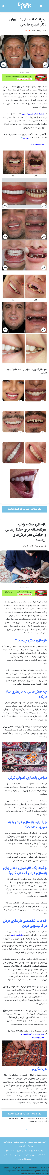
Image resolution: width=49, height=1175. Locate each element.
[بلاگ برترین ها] (24, 6)
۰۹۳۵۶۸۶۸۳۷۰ (37, 144)
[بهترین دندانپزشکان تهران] (24, 77)
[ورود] (3, 7)
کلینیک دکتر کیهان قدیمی (33, 114)
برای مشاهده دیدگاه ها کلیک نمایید (24, 509)
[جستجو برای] (41, 7)
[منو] (43, 7)
